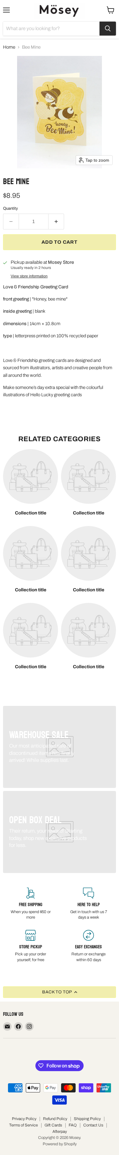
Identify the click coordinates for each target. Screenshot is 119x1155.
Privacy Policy (24, 1119)
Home (9, 47)
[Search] (107, 29)
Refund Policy (55, 1119)
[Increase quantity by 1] (56, 221)
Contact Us (93, 1125)
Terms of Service (23, 1125)
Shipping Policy (87, 1119)
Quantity (10, 208)
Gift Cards (53, 1125)
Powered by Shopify (60, 1144)
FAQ (73, 1125)
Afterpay (59, 1131)
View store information (29, 276)
